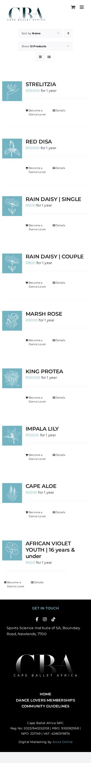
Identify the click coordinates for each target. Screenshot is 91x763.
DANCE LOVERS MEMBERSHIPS (45, 700)
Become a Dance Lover (37, 112)
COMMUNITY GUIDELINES (46, 706)
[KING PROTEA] (12, 378)
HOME (45, 694)
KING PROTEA (44, 371)
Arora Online (63, 742)
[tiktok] (53, 619)
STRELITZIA (41, 84)
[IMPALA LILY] (12, 436)
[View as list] (49, 57)
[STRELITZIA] (12, 91)
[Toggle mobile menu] (82, 7)
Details (60, 110)
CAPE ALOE (41, 486)
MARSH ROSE (44, 314)
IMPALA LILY (42, 429)
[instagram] (45, 619)
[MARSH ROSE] (12, 321)
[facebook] (37, 619)
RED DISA (39, 141)
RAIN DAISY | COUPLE (55, 256)
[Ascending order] (68, 33)
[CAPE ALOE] (12, 493)
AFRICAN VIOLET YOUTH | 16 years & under (50, 549)
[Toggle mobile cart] (73, 7)
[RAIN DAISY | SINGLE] (12, 206)
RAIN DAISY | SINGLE (53, 199)
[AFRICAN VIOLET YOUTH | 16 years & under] (12, 550)
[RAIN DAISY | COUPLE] (12, 263)
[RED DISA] (12, 148)
